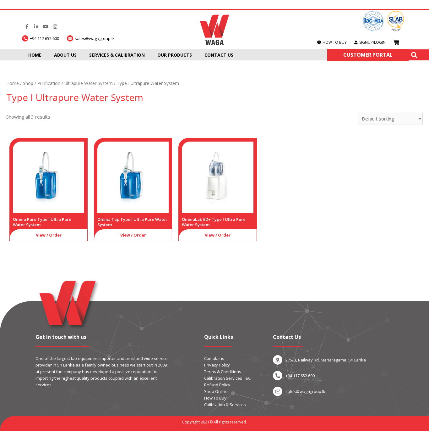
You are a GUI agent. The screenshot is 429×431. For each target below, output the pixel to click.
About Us (65, 55)
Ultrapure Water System (88, 83)
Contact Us (218, 55)
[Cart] (396, 42)
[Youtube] (45, 26)
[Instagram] (55, 26)
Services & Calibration (117, 55)
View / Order (49, 235)
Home (34, 55)
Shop (28, 83)
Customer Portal (368, 54)
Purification (48, 83)
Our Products (174, 55)
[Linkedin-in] (36, 26)
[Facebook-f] (26, 26)
